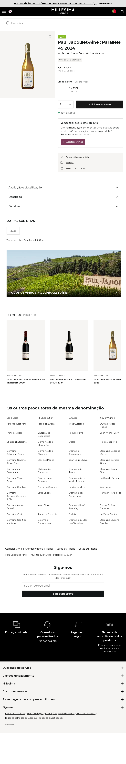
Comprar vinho (13, 548)
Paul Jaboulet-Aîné (17, 423)
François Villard (14, 432)
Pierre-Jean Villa (108, 441)
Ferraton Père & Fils (110, 492)
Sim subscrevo (63, 593)
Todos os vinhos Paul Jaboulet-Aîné (25, 240)
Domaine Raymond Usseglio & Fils (16, 495)
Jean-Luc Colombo (48, 514)
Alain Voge (105, 487)
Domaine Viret (14, 514)
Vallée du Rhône (66, 53)
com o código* (55, 3)
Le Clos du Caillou (109, 478)
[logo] (63, 11)
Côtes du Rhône (85, 53)
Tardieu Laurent (46, 423)
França (49, 548)
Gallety (72, 514)
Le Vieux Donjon (108, 514)
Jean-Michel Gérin (109, 432)
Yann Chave (44, 505)
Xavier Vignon (107, 418)
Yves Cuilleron (76, 423)
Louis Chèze (44, 492)
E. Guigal (73, 418)
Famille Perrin (76, 432)
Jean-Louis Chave (78, 460)
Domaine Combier (17, 487)
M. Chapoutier (45, 418)
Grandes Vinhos (34, 548)
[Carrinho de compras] (122, 11)
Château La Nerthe (17, 441)
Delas (72, 441)
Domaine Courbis (47, 487)
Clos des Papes (46, 460)
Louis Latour (13, 418)
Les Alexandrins (77, 487)
